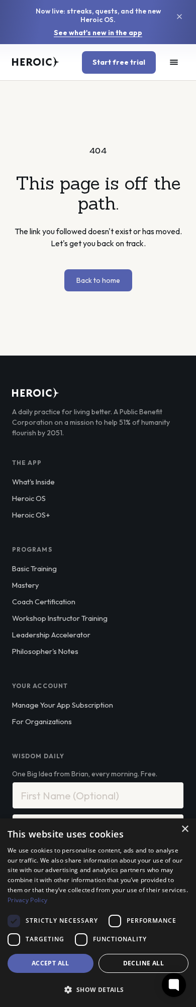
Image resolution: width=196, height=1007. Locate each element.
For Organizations (42, 721)
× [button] (184, 829)
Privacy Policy (27, 900)
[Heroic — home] (35, 62)
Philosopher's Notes (45, 651)
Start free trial (118, 62)
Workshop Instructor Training (60, 618)
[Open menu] (174, 62)
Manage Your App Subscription (62, 705)
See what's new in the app (98, 33)
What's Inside (33, 481)
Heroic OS (29, 498)
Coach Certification (43, 601)
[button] (98, 989)
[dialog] (98, 912)
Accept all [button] (50, 963)
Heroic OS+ (31, 515)
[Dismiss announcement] (179, 16)
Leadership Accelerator (51, 634)
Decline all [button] (143, 963)
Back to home (98, 280)
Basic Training (34, 568)
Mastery (25, 585)
